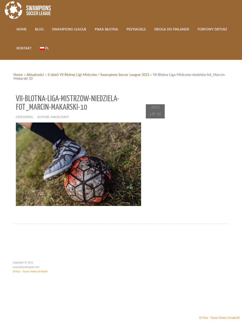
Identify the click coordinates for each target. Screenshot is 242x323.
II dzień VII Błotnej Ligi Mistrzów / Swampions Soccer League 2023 (98, 75)
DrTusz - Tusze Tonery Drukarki (30, 271)
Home (18, 75)
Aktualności (35, 75)
